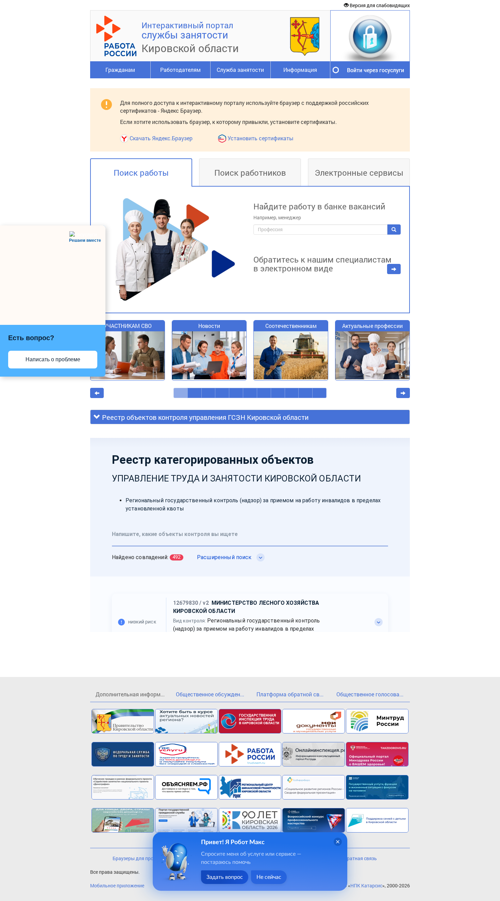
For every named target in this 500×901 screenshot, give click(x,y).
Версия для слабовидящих (379, 5)
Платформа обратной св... (289, 694)
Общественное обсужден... (210, 694)
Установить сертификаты (261, 138)
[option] (127, 354)
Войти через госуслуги (375, 70)
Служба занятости (240, 69)
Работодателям (180, 69)
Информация (300, 69)
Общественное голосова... (369, 694)
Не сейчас (268, 877)
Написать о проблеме (53, 359)
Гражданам (120, 69)
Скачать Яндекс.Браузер (161, 138)
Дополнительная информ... (130, 694)
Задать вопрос (224, 877)
